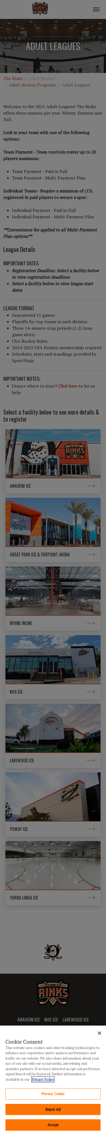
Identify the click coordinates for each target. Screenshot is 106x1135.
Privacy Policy (43, 1079)
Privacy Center (53, 1093)
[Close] (99, 1033)
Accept (53, 1124)
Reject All (53, 1109)
